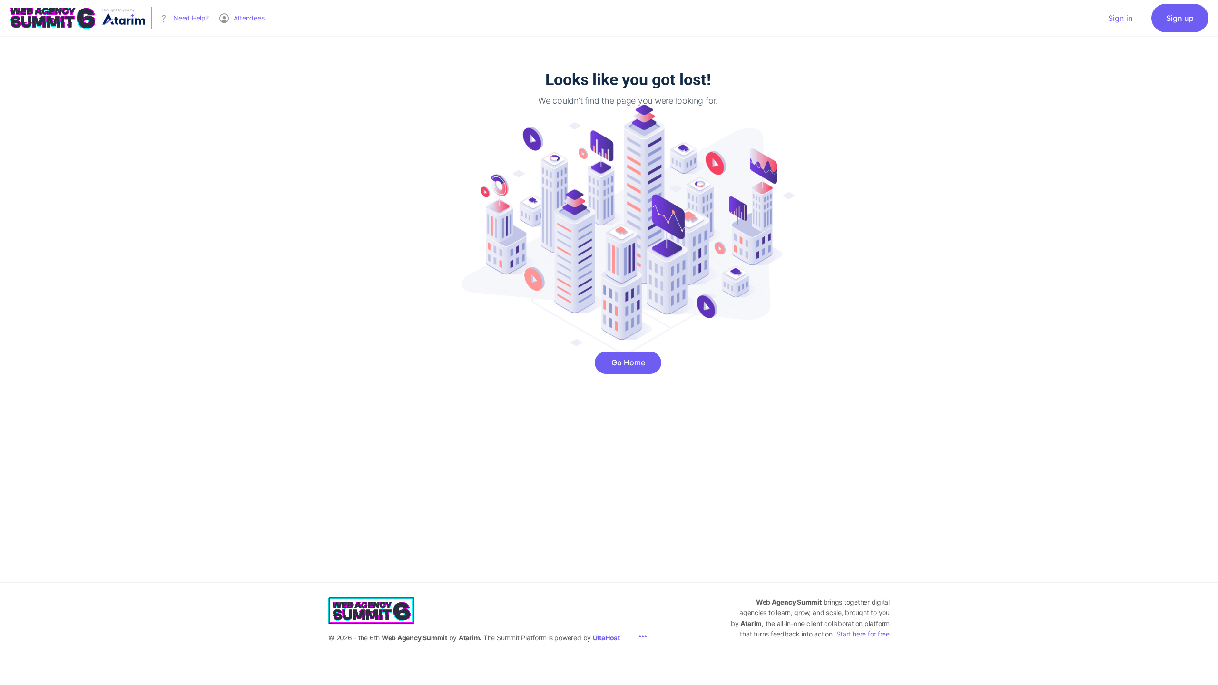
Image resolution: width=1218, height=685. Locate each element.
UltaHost (606, 638)
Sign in (1120, 18)
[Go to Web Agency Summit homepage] (52, 17)
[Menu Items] (643, 637)
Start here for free (863, 634)
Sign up (1180, 18)
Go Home (628, 362)
